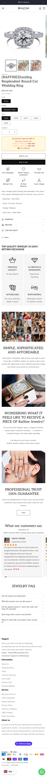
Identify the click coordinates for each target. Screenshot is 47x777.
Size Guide (6, 679)
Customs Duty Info (9, 675)
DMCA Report (7, 712)
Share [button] (6, 237)
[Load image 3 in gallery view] (36, 65)
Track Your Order (8, 716)
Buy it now (23, 162)
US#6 (16, 118)
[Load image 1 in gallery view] (11, 65)
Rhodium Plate (10, 110)
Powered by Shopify (22, 762)
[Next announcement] (43, 2)
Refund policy (14, 765)
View (23, 513)
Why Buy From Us (9, 694)
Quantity (4, 128)
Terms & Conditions (9, 709)
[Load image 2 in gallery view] (23, 65)
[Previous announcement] (4, 2)
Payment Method (8, 686)
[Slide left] (2, 66)
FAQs (4, 671)
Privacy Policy (7, 705)
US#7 (26, 118)
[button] (23, 219)
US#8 (36, 118)
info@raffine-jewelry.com (18, 653)
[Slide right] (44, 66)
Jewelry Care (7, 682)
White (6, 101)
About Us (5, 664)
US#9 (6, 123)
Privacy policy (5, 765)
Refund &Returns (8, 702)
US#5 (6, 118)
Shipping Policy (8, 668)
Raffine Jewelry (11, 762)
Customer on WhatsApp (15, 656)
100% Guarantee (8, 698)
